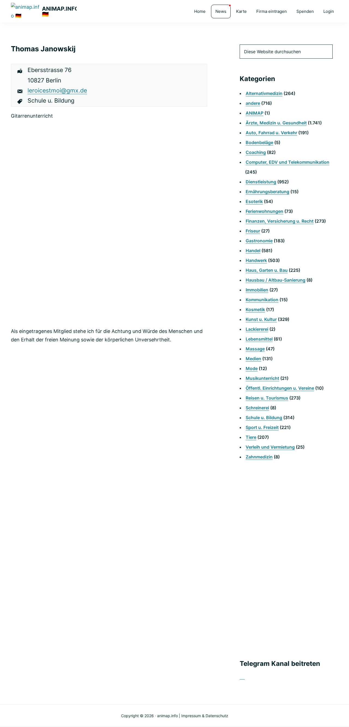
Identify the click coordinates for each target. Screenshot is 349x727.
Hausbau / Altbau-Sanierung (275, 280)
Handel (253, 250)
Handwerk (256, 260)
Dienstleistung (261, 181)
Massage (255, 348)
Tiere (251, 437)
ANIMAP (254, 113)
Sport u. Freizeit (262, 427)
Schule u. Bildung (264, 417)
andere (253, 103)
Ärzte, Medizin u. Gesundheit (276, 123)
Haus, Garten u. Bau (267, 270)
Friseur (253, 231)
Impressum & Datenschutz (204, 715)
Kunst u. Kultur (261, 319)
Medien (253, 358)
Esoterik (254, 201)
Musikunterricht (262, 378)
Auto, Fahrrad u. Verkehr (271, 132)
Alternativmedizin (264, 93)
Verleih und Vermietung (270, 447)
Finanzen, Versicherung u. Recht (280, 221)
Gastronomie (259, 240)
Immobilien (257, 290)
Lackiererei (257, 329)
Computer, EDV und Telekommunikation (287, 162)
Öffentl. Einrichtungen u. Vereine (280, 388)
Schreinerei (257, 407)
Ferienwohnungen (264, 211)
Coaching (256, 152)
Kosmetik (255, 309)
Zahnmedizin (259, 457)
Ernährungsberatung (267, 191)
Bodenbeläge (259, 142)
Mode (252, 368)
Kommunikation (262, 299)
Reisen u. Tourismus (267, 398)
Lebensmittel (259, 339)
